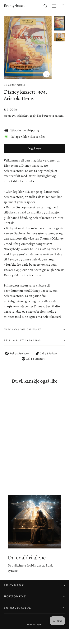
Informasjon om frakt (23, 329)
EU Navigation (18, 608)
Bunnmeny (14, 585)
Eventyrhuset (14, 5)
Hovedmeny (15, 596)
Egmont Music (15, 84)
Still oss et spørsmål (22, 340)
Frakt (33, 116)
